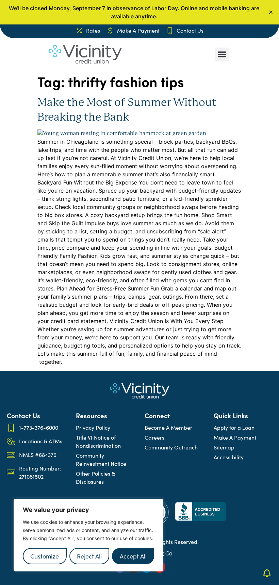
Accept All (133, 556)
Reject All (89, 556)
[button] (222, 54)
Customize (44, 556)
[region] (88, 535)
